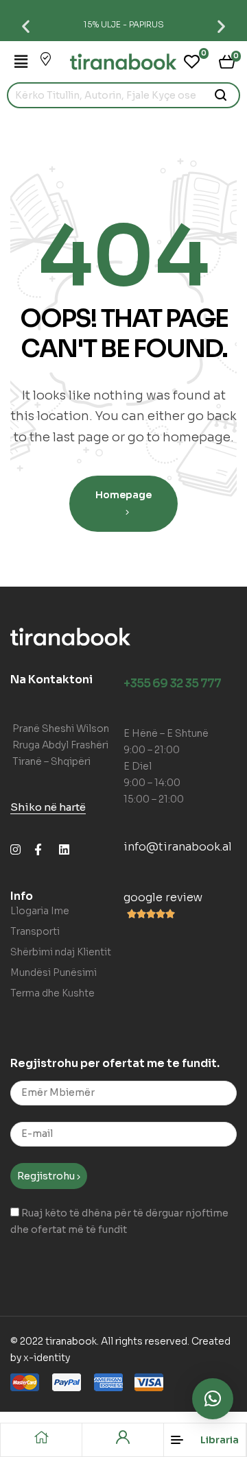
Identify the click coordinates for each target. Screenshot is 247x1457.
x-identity (46, 1357)
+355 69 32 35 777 (172, 683)
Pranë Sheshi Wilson (60, 728)
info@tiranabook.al (178, 847)
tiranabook (71, 1341)
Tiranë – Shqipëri (51, 761)
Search (221, 95)
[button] (25, 25)
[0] (192, 62)
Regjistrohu (47, 1176)
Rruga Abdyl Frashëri (60, 745)
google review (163, 897)
